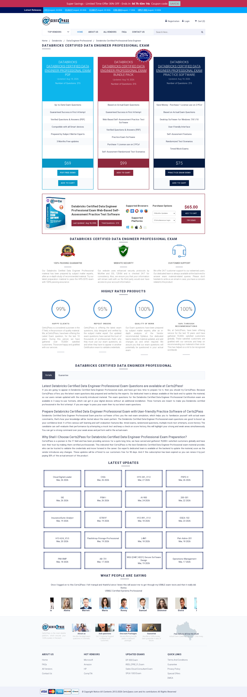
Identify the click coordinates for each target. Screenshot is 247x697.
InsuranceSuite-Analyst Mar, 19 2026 (62, 519)
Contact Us (138, 32)
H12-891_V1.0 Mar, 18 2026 (144, 519)
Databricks (57, 41)
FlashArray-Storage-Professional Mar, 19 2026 (103, 540)
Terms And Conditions (178, 660)
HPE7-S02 (123, 10)
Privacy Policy (174, 669)
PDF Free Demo (68, 173)
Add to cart (68, 183)
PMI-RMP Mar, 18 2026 (62, 560)
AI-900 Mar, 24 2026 (144, 499)
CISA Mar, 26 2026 (103, 478)
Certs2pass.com (130, 691)
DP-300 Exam (132, 660)
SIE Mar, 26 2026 (62, 499)
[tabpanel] (123, 605)
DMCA (170, 678)
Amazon (88, 664)
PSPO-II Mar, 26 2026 (185, 478)
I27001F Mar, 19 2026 (103, 519)
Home (80, 32)
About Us (93, 32)
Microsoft (88, 660)
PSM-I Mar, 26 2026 (103, 499)
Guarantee (63, 375)
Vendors (54, 32)
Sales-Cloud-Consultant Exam (139, 669)
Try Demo (191, 220)
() (201, 21)
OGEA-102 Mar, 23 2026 (185, 519)
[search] (202, 32)
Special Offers (174, 673)
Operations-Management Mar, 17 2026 (184, 560)
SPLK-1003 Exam (133, 673)
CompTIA (88, 673)
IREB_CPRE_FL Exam (135, 664)
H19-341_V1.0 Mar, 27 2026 (144, 478)
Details (48, 375)
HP (85, 669)
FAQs (124, 32)
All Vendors (109, 32)
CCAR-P (73, 10)
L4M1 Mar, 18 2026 (144, 540)
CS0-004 (97, 10)
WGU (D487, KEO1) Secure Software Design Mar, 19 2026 (144, 560)
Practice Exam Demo (179, 173)
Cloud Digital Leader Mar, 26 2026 (62, 478)
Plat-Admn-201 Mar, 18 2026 (184, 540)
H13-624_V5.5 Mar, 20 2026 (62, 540)
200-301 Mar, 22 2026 (185, 499)
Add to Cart (191, 213)
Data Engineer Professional (79, 41)
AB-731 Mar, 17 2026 (103, 560)
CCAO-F (49, 10)
